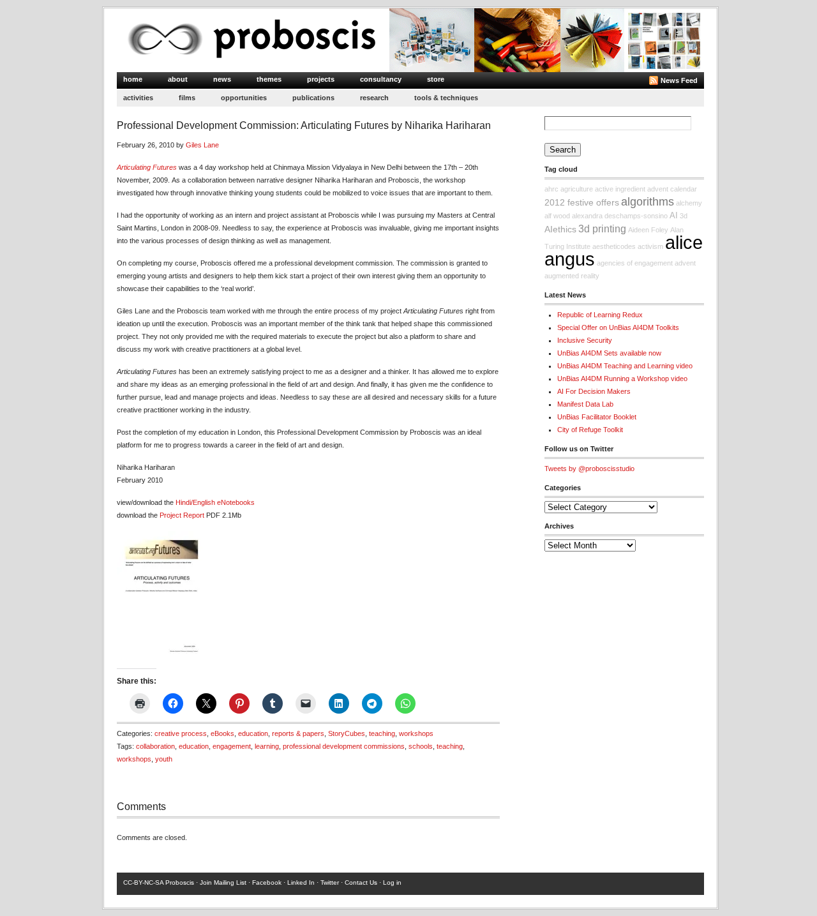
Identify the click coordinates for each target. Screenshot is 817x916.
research (374, 97)
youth (163, 759)
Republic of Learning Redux (600, 315)
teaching (382, 733)
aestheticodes (614, 246)
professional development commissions (344, 746)
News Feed (679, 80)
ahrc (551, 189)
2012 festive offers (581, 202)
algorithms (647, 201)
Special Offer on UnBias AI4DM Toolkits (618, 327)
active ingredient (620, 189)
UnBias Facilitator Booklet (596, 417)
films (187, 97)
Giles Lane (202, 145)
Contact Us (361, 882)
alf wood (557, 216)
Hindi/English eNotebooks (215, 502)
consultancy (380, 79)
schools (420, 746)
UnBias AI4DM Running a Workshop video (622, 378)
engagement (232, 746)
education (253, 733)
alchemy (689, 203)
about (178, 79)
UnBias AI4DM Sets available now (609, 353)
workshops (416, 733)
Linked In (301, 882)
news (222, 79)
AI (674, 215)
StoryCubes (346, 733)
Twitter (329, 882)
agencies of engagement (635, 263)
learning (267, 746)
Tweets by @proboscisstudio (589, 468)
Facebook (266, 882)
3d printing (602, 228)
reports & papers (298, 733)
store (435, 79)
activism (650, 246)
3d (683, 216)
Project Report (182, 515)
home (132, 79)
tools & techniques (446, 97)
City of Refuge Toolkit (590, 429)
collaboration (155, 746)
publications (313, 97)
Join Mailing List (223, 882)
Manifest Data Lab (585, 404)
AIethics (560, 229)
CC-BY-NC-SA (143, 882)
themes (269, 79)
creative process (180, 733)
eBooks (222, 733)
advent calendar (672, 189)
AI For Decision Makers (594, 391)
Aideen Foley (648, 230)
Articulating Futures (147, 167)
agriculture (576, 189)
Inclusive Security (584, 340)
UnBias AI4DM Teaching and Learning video (625, 366)
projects (320, 79)
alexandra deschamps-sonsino (620, 216)
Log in (392, 882)
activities (138, 97)
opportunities (244, 97)
